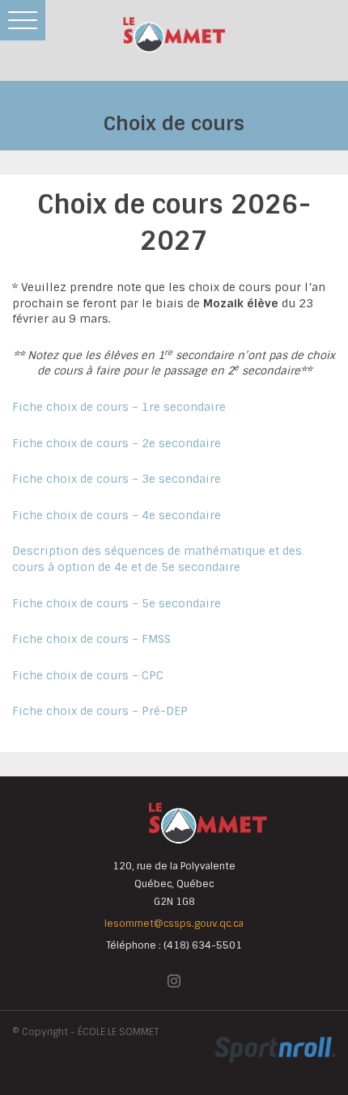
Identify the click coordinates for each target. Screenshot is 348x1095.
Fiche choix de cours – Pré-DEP (100, 711)
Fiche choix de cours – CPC (87, 675)
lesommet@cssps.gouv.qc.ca (174, 923)
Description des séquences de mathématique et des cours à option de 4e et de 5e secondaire (157, 558)
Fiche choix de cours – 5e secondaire (116, 603)
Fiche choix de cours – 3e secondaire (116, 478)
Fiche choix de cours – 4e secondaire (116, 515)
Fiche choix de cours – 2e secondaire (116, 443)
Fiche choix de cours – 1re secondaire (119, 407)
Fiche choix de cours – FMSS (91, 639)
